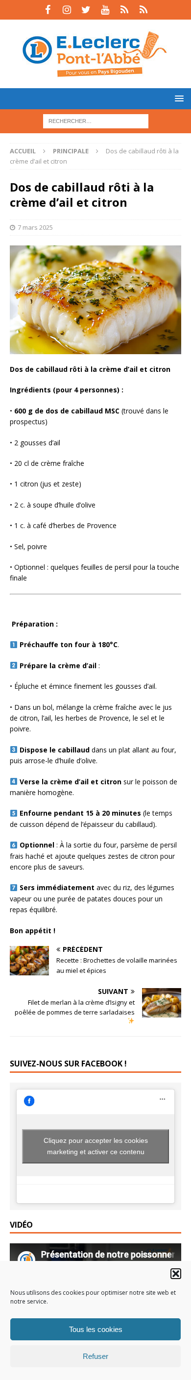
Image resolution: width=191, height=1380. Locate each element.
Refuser (95, 1356)
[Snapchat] (143, 10)
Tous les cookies (95, 1329)
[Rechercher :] (95, 120)
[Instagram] (66, 10)
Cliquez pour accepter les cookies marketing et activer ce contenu (96, 1146)
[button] (176, 1274)
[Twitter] (86, 10)
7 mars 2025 (35, 227)
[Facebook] (47, 10)
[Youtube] (105, 10)
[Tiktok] (124, 10)
